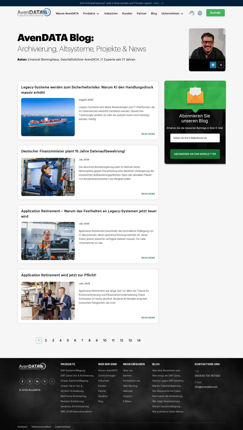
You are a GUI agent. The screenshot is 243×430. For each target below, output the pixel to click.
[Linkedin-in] (37, 381)
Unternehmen (170, 13)
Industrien (111, 13)
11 (113, 339)
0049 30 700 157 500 (207, 375)
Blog (154, 13)
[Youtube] (52, 381)
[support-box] (192, 13)
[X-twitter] (221, 65)
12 (121, 339)
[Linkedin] (213, 65)
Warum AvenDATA (67, 13)
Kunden (127, 13)
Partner (141, 13)
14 (139, 339)
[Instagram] (30, 381)
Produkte (89, 13)
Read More (148, 133)
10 (104, 339)
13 (130, 339)
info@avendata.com (206, 386)
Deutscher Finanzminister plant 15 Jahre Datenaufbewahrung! (73, 151)
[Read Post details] (48, 117)
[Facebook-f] (22, 381)
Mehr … (158, 3)
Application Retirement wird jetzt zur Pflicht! (59, 275)
